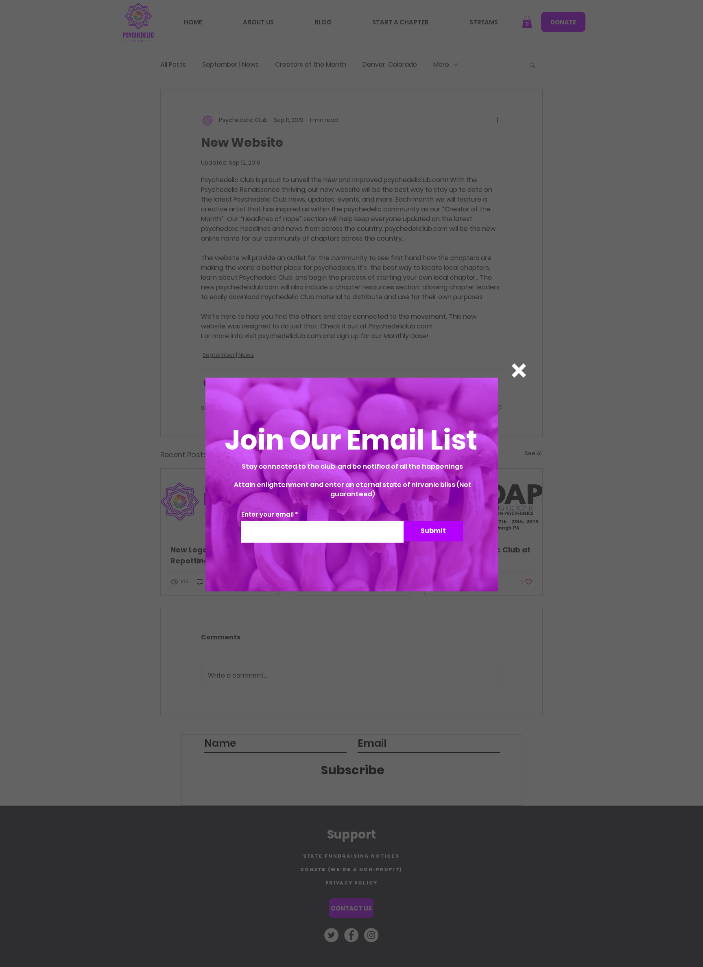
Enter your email (267, 514)
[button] (519, 370)
